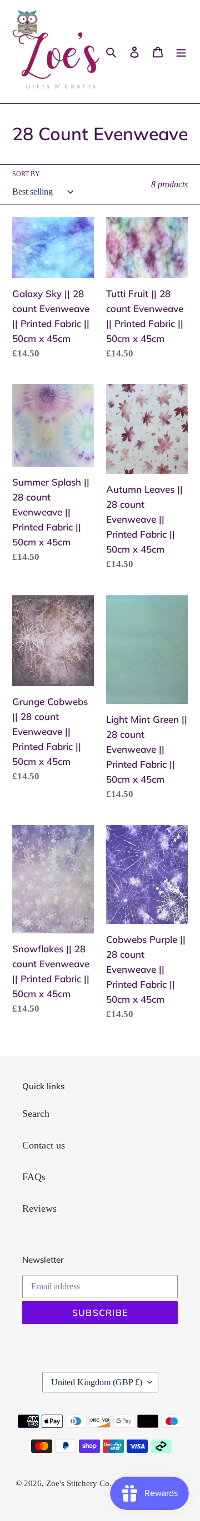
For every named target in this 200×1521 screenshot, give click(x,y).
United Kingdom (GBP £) (96, 1382)
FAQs (34, 1176)
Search (35, 1113)
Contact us (43, 1145)
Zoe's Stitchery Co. (79, 1483)
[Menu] (181, 52)
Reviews (39, 1208)
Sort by (26, 174)
